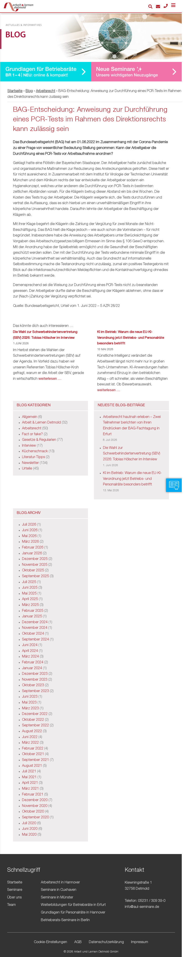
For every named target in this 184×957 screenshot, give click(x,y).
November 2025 (34, 565)
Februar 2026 (32, 548)
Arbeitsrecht (45, 91)
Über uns (14, 898)
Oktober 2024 (33, 634)
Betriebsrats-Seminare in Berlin (65, 920)
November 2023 (34, 680)
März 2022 (30, 743)
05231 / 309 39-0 (151, 901)
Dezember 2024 (35, 622)
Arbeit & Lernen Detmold (41, 423)
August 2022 (32, 731)
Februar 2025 (32, 611)
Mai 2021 (29, 777)
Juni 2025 (29, 588)
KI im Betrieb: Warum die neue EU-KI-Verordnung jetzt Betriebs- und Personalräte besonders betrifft (130, 337)
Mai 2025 (29, 594)
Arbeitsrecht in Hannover (60, 883)
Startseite (14, 91)
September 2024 (35, 640)
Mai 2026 (29, 536)
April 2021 (30, 783)
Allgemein (29, 417)
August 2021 (32, 766)
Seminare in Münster (57, 898)
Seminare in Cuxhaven (58, 890)
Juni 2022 (29, 737)
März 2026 (30, 542)
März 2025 (30, 605)
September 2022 (35, 726)
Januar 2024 (32, 668)
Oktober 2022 (33, 720)
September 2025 (35, 576)
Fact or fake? (32, 434)
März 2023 (30, 708)
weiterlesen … (49, 379)
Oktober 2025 (33, 570)
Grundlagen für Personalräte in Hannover (73, 913)
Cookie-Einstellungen (50, 942)
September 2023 (35, 691)
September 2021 (35, 760)
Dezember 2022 (35, 714)
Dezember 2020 (35, 800)
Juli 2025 (29, 582)
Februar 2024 (32, 662)
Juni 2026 (29, 530)
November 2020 (34, 806)
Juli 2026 (29, 525)
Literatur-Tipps (33, 457)
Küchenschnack (35, 451)
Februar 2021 (32, 795)
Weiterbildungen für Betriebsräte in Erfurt (73, 905)
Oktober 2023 (33, 685)
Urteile (27, 469)
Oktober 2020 (33, 812)
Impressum (139, 942)
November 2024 (34, 628)
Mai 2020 (29, 835)
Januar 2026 (32, 553)
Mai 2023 (29, 703)
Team (11, 905)
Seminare (14, 890)
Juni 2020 (29, 829)
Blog (29, 91)
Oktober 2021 (33, 754)
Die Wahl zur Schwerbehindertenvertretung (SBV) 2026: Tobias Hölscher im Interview (45, 335)
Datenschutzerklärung (106, 942)
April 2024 (30, 651)
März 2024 (30, 657)
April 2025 (30, 599)
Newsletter (30, 463)
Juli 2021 (29, 771)
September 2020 (35, 817)
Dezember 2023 (35, 674)
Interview (29, 446)
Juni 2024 (29, 645)
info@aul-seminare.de (142, 907)
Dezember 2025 (35, 559)
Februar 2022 (32, 749)
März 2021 (30, 789)
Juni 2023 (29, 697)
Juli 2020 (29, 823)
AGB (78, 942)
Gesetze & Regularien (39, 440)
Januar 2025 (32, 616)
